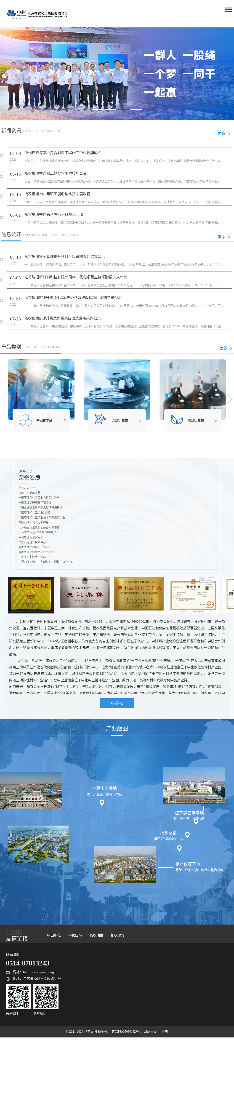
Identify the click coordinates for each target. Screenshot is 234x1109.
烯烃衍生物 (196, 420)
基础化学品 (44, 420)
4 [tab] (136, 109)
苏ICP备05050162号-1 (127, 1031)
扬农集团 (91, 1031)
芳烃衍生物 (120, 420)
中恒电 (163, 1031)
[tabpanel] (117, 73)
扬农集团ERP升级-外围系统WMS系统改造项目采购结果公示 (73, 298)
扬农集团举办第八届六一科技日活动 (53, 214)
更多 (221, 133)
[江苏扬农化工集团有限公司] (37, 13)
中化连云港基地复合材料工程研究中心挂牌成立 (62, 153)
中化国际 (75, 935)
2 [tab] (110, 109)
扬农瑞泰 (96, 935)
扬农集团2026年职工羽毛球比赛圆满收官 (57, 194)
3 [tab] (123, 109)
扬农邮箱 (118, 935)
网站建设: (151, 1031)
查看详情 (117, 703)
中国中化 (54, 935)
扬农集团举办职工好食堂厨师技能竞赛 (55, 173)
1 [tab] (98, 109)
